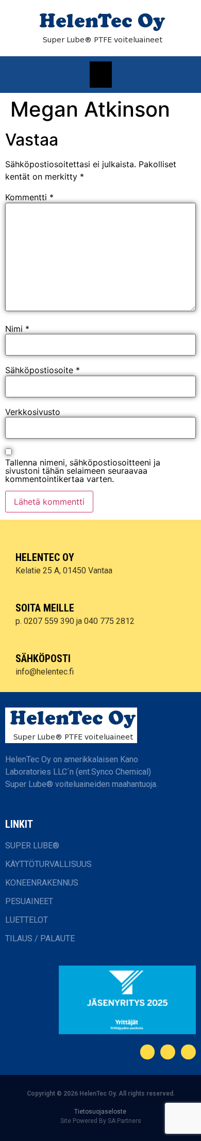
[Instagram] (188, 1051)
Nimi (17, 329)
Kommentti (29, 197)
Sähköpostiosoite (42, 370)
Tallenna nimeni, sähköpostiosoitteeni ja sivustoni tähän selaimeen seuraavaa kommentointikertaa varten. (82, 470)
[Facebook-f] (147, 1051)
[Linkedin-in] (167, 1051)
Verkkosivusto (32, 412)
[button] (101, 74)
